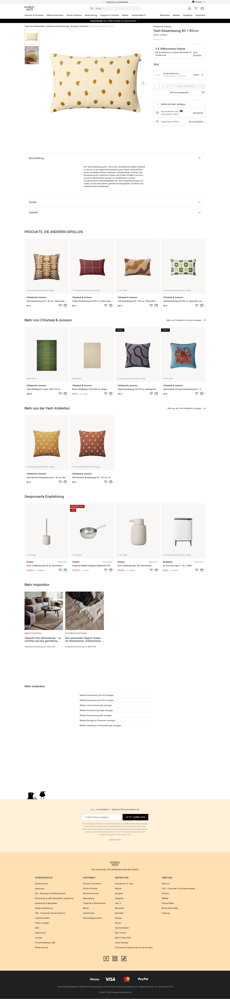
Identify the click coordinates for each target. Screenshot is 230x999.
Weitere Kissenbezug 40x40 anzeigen (97, 695)
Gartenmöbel (88, 913)
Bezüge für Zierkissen (79, 26)
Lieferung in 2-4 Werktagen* (117, 2)
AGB (37, 928)
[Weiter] (143, 83)
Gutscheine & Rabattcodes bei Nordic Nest (134, 947)
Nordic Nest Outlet (170, 908)
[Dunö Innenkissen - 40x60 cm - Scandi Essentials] (157, 75)
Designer (119, 893)
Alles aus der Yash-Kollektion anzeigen (184, 408)
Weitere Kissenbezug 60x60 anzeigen (97, 700)
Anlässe (118, 918)
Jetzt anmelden (197, 53)
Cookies (38, 938)
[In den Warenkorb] (65, 305)
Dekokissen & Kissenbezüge (57, 26)
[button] (158, 39)
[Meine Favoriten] (196, 8)
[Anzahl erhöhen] (163, 86)
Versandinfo (198, 113)
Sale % (118, 903)
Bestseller (119, 913)
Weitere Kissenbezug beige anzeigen (96, 710)
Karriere (165, 893)
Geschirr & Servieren (34, 15)
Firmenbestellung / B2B (45, 943)
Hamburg (166, 913)
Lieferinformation (42, 918)
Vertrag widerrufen (115, 839)
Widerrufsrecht (41, 947)
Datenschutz (40, 933)
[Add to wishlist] (60, 305)
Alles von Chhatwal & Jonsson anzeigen (184, 320)
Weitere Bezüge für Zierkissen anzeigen (97, 720)
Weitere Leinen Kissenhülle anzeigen (96, 705)
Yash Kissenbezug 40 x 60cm (102, 26)
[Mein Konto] (189, 8)
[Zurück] (48, 83)
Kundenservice (41, 884)
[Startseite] (29, 8)
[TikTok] (123, 958)
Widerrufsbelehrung (44, 908)
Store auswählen (196, 121)
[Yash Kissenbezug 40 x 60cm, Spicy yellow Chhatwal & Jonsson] (95, 83)
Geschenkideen (122, 928)
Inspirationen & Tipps (124, 884)
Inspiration (201, 15)
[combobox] (199, 2)
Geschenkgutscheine (92, 918)
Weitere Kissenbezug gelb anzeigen (96, 715)
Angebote (187, 15)
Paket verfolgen (42, 923)
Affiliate (165, 898)
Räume (118, 923)
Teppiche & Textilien (109, 15)
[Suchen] (92, 8)
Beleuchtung (91, 15)
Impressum (39, 888)
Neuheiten (165, 15)
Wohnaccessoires (55, 15)
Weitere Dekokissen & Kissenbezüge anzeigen (100, 725)
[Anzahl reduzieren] (155, 86)
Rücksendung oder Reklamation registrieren (54, 898)
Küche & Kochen (74, 15)
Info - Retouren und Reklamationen (50, 893)
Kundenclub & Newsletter (46, 903)
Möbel (125, 15)
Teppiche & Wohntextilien (34, 26)
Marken (176, 15)
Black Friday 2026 (123, 938)
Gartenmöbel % (139, 15)
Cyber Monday (121, 943)
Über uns (166, 884)
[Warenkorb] (202, 8)
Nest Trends (120, 933)
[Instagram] (115, 958)
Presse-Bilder (168, 903)
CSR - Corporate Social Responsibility (178, 888)
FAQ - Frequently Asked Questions (50, 913)
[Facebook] (106, 958)
